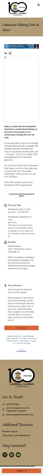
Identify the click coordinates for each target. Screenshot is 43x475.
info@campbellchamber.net (20, 414)
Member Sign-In (10, 431)
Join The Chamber (23, 343)
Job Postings (24, 341)
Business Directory (14, 336)
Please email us (23, 174)
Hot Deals (23, 338)
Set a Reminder (21, 328)
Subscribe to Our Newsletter (16, 435)
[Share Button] (10, 53)
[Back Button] (5, 54)
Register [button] (20, 471)
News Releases (28, 336)
